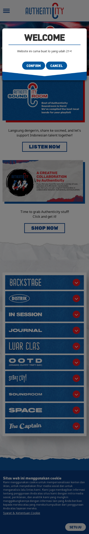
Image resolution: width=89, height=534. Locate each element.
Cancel (56, 66)
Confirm (33, 66)
